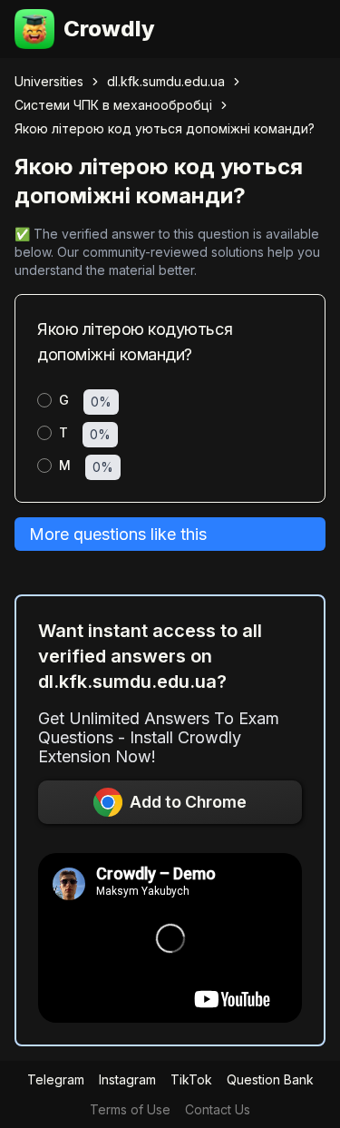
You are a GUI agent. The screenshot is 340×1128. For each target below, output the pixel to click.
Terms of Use (130, 1109)
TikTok (191, 1079)
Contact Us (217, 1109)
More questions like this (118, 534)
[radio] (44, 400)
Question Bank (270, 1079)
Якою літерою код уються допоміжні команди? (165, 128)
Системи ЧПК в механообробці (113, 105)
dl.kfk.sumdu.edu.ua (166, 81)
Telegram (55, 1079)
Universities (49, 81)
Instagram (127, 1079)
